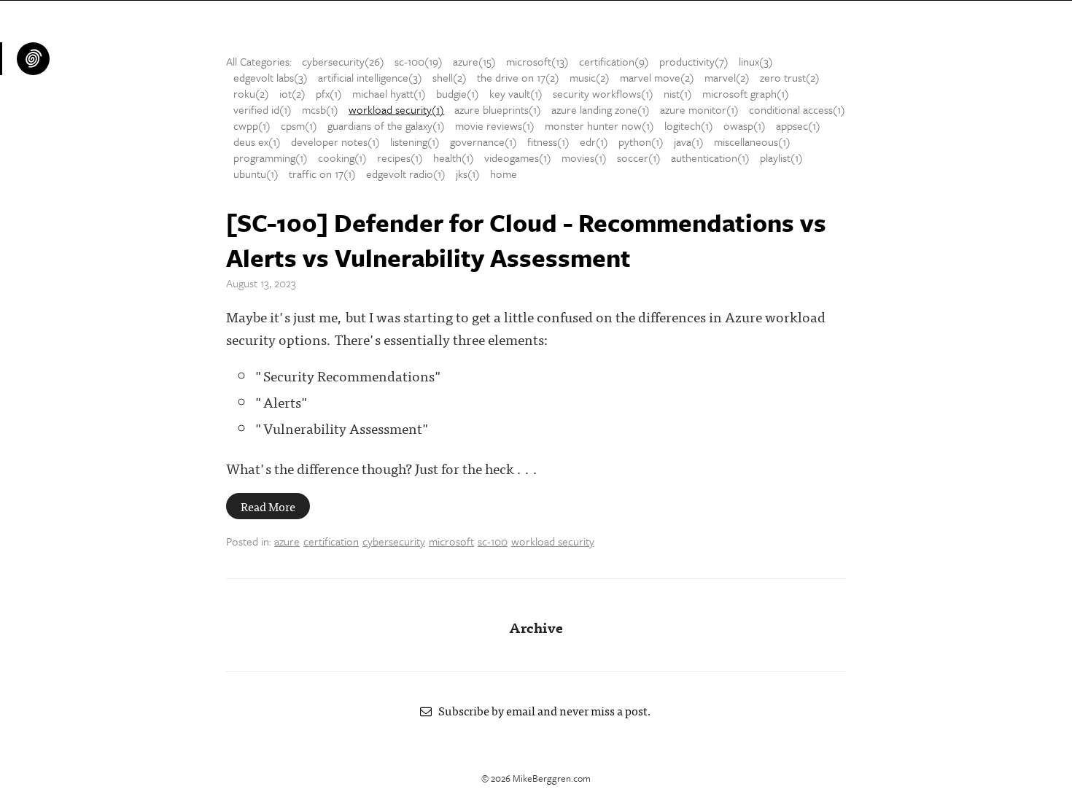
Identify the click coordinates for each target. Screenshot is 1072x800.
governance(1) (483, 141)
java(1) (689, 141)
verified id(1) (262, 109)
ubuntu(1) (256, 174)
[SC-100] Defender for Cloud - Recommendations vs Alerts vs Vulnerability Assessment (526, 240)
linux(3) (756, 61)
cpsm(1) (299, 125)
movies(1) (584, 157)
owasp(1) (744, 125)
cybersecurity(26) (343, 61)
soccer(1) (639, 157)
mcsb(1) (320, 109)
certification (331, 541)
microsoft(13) (537, 61)
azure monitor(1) (699, 109)
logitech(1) (688, 125)
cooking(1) (342, 157)
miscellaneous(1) (752, 141)
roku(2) (251, 93)
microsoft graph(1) (745, 93)
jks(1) (468, 174)
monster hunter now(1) (599, 125)
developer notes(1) (335, 141)
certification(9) (614, 61)
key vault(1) (516, 93)
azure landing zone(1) (600, 109)
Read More (268, 506)
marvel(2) (727, 77)
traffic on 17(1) (322, 174)
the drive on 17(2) (518, 77)
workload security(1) (396, 109)
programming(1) (270, 157)
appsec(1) (798, 125)
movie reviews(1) (495, 125)
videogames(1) (517, 157)
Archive (536, 626)
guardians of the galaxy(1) (386, 125)
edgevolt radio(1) (406, 174)
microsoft (451, 541)
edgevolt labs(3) (270, 77)
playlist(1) (781, 157)
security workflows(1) (603, 93)
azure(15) (474, 61)
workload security (552, 541)
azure (287, 541)
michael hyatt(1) (389, 93)
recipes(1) (400, 157)
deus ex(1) (257, 141)
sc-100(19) (419, 61)
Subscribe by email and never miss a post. (542, 710)
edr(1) (594, 141)
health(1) (453, 157)
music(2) (590, 77)
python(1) (641, 141)
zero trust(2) (790, 77)
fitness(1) (548, 141)
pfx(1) (329, 93)
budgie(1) (457, 93)
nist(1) (678, 93)
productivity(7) (694, 61)
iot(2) (292, 93)
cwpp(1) (252, 125)
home (503, 174)
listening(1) (415, 141)
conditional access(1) (797, 109)
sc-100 (493, 541)
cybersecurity (393, 541)
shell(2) (449, 77)
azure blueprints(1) (497, 109)
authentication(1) (710, 157)
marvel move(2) (657, 77)
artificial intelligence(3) (370, 77)
